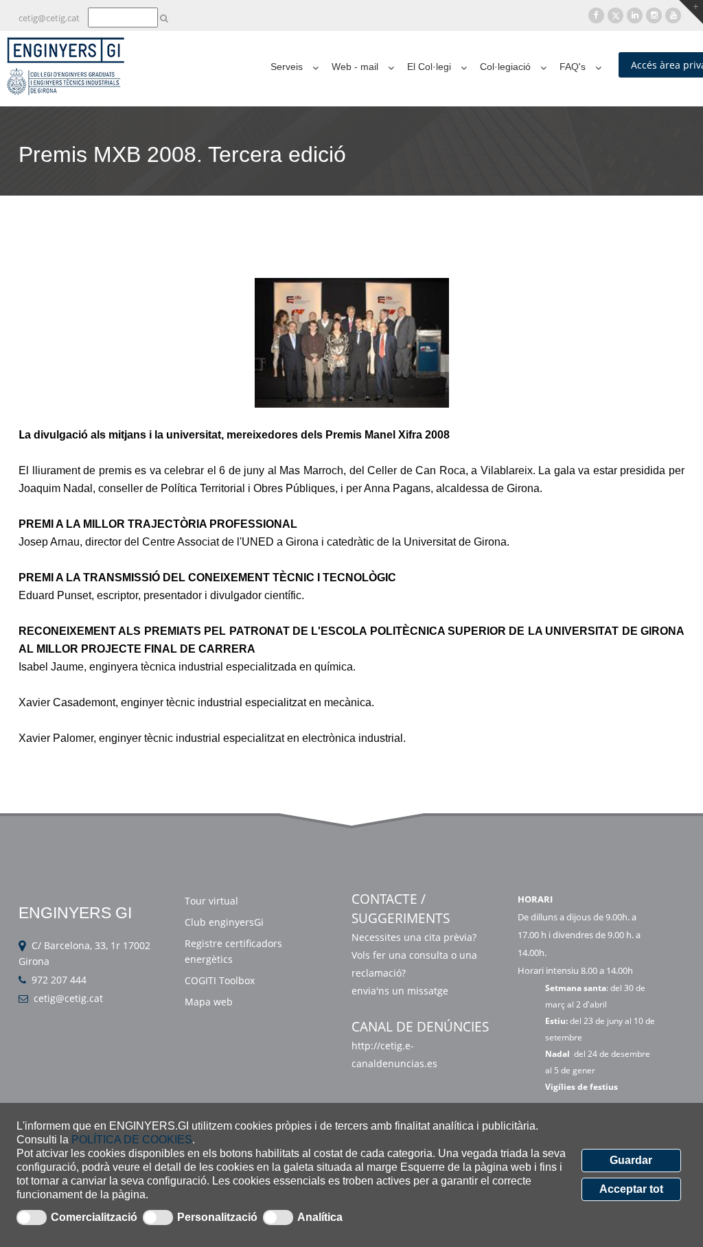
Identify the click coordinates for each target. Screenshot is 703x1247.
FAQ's (573, 66)
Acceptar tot (631, 1189)
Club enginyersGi (224, 922)
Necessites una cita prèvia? (414, 937)
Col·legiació (505, 66)
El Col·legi (429, 66)
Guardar (631, 1160)
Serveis (286, 66)
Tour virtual (211, 900)
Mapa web (209, 1001)
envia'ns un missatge (401, 990)
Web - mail (355, 66)
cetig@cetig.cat (68, 998)
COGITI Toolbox (220, 980)
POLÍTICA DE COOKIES (131, 1139)
